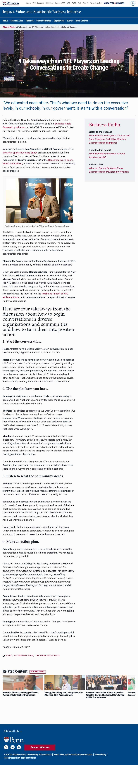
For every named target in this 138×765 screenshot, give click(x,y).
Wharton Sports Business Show (20, 153)
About (5, 21)
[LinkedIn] (12, 747)
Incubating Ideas (23, 656)
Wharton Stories (9, 27)
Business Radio (104, 125)
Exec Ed (86, 3)
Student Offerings (43, 21)
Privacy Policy (100, 755)
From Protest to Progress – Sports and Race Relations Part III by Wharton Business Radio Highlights (109, 139)
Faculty (28, 3)
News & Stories (81, 21)
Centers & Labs (17, 21)
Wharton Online (96, 3)
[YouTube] (19, 747)
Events (70, 21)
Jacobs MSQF (60, 3)
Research (30, 21)
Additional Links (12, 731)
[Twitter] (6, 747)
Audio (9, 656)
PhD (79, 3)
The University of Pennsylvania (39, 755)
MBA (68, 3)
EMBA (74, 3)
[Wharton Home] (11, 3)
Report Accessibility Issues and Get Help (20, 758)
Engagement (59, 21)
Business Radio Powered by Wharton (109, 172)
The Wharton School (48, 656)
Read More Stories (37, 672)
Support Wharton (40, 747)
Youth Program (38, 3)
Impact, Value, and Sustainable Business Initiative (73, 755)
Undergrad (49, 3)
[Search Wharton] (133, 3)
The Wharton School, (18, 755)
